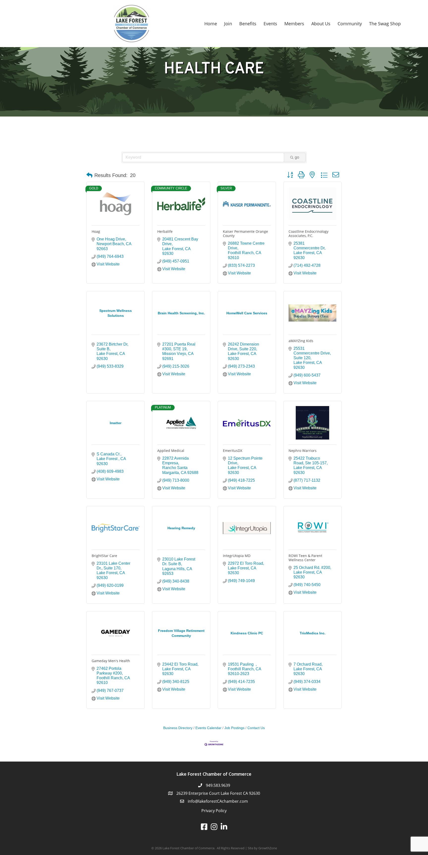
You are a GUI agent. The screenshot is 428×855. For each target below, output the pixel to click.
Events (270, 24)
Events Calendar (208, 728)
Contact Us (256, 728)
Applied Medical (170, 450)
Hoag (96, 231)
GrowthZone (267, 848)
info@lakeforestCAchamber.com (218, 801)
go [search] (297, 157)
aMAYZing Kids (301, 340)
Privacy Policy (214, 810)
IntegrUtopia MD (236, 555)
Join (228, 24)
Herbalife (165, 231)
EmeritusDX (232, 450)
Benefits (247, 24)
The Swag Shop (385, 24)
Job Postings (234, 728)
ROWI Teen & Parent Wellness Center (305, 557)
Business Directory (177, 728)
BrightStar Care (104, 555)
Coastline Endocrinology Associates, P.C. (308, 233)
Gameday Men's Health (111, 660)
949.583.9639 (218, 785)
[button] (89, 175)
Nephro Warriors (303, 450)
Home (210, 24)
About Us (320, 24)
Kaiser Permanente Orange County (245, 233)
